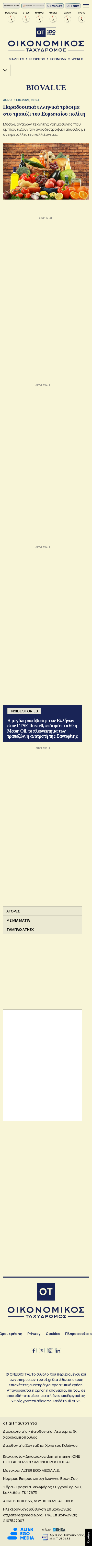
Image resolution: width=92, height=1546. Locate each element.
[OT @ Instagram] (50, 1350)
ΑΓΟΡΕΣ (13, 911)
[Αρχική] (46, 1292)
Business (37, 59)
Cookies (53, 1333)
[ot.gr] (46, 40)
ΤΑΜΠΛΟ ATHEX (20, 929)
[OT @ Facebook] (34, 1350)
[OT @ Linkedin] (58, 1350)
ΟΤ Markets (54, 6)
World (77, 59)
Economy (58, 59)
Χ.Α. (3, 70)
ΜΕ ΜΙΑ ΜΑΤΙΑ (18, 920)
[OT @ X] (42, 1350)
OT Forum (72, 6)
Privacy (34, 1333)
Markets (16, 59)
